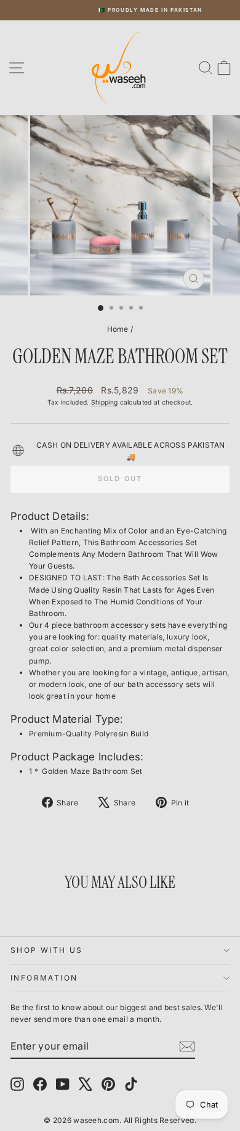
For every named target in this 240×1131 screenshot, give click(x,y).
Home (118, 329)
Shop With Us (46, 950)
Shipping (104, 402)
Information (44, 977)
